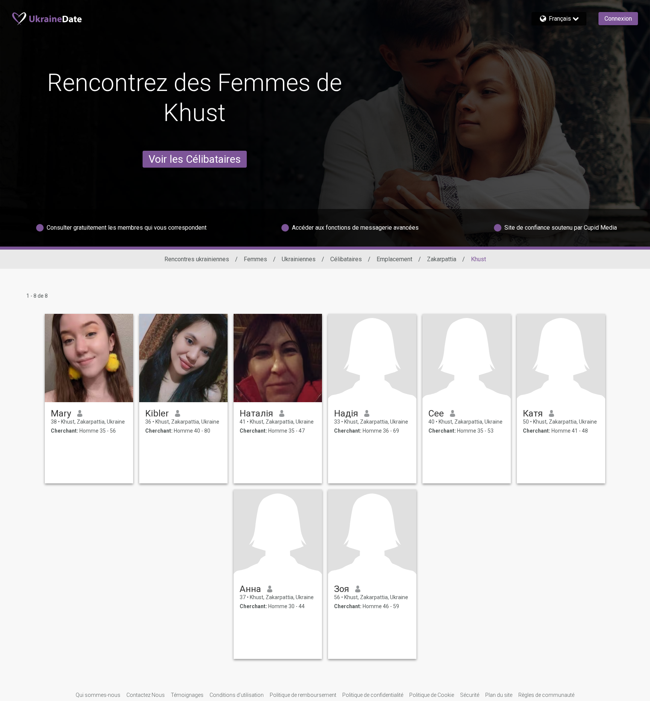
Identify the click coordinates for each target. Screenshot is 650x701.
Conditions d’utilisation (237, 695)
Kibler (157, 413)
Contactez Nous (145, 695)
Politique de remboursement (303, 695)
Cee (436, 413)
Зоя (341, 589)
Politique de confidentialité (372, 695)
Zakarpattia (441, 259)
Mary (61, 413)
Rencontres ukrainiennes (196, 259)
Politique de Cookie (431, 695)
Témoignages (187, 695)
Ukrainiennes (299, 259)
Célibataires (346, 259)
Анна (250, 589)
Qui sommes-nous (98, 695)
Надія (346, 413)
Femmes (255, 259)
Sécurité (469, 695)
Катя (533, 413)
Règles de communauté (546, 695)
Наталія (256, 413)
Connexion (618, 18)
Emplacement (394, 259)
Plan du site (498, 695)
